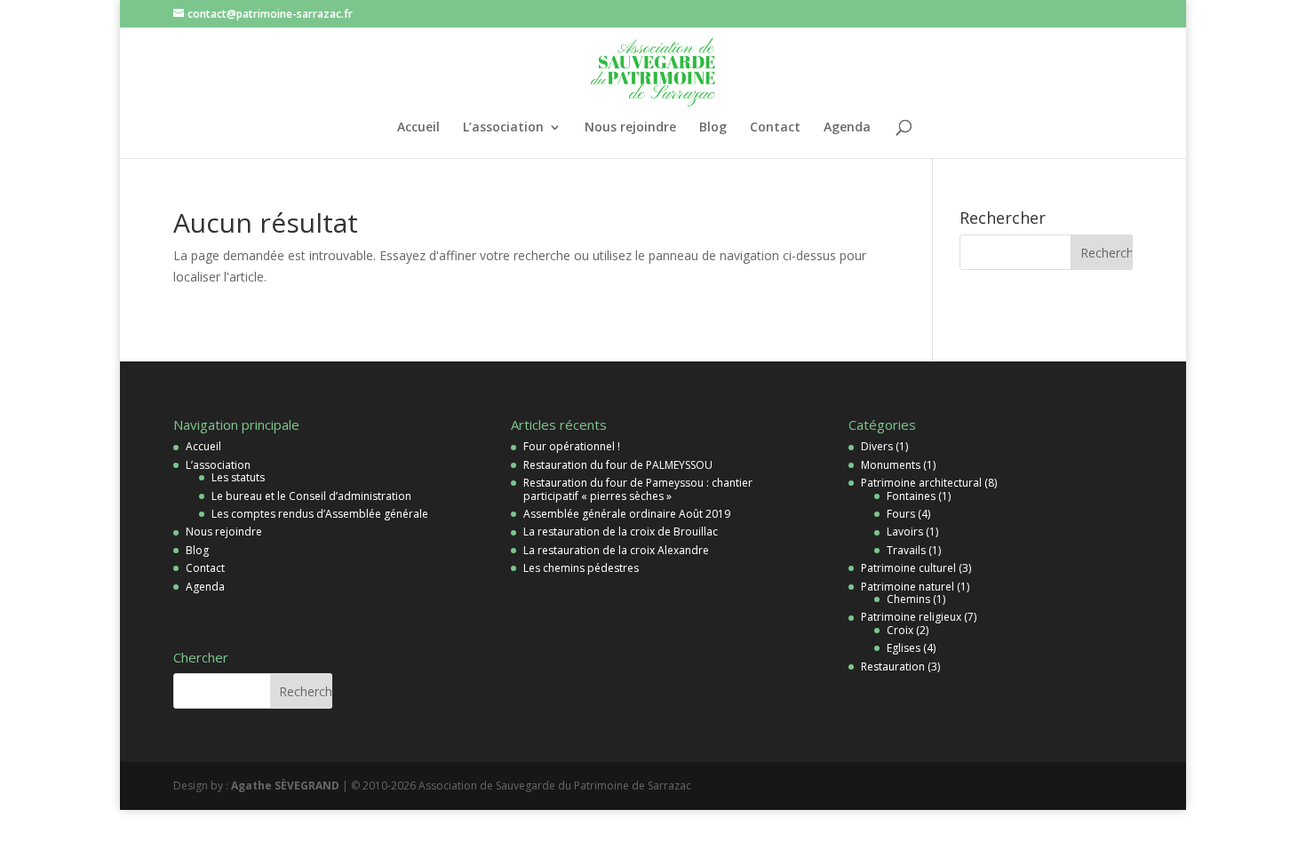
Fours (901, 513)
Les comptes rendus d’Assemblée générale (319, 513)
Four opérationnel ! (571, 446)
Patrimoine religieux (911, 616)
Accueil (418, 128)
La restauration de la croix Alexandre (616, 550)
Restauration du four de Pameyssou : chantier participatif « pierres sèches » (638, 489)
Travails (906, 550)
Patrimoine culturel (908, 567)
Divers (877, 446)
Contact (775, 128)
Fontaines (911, 496)
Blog (713, 128)
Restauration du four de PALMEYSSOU (618, 464)
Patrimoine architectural (921, 482)
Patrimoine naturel (907, 586)
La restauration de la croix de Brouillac (620, 531)
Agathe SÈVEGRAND (285, 785)
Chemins (908, 599)
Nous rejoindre (630, 128)
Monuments (890, 464)
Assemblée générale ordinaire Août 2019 (626, 513)
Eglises (903, 647)
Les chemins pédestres (581, 567)
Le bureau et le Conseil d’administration (311, 496)
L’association (503, 128)
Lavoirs (905, 531)
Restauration (893, 666)
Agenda (847, 128)
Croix (900, 630)
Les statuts (238, 477)
